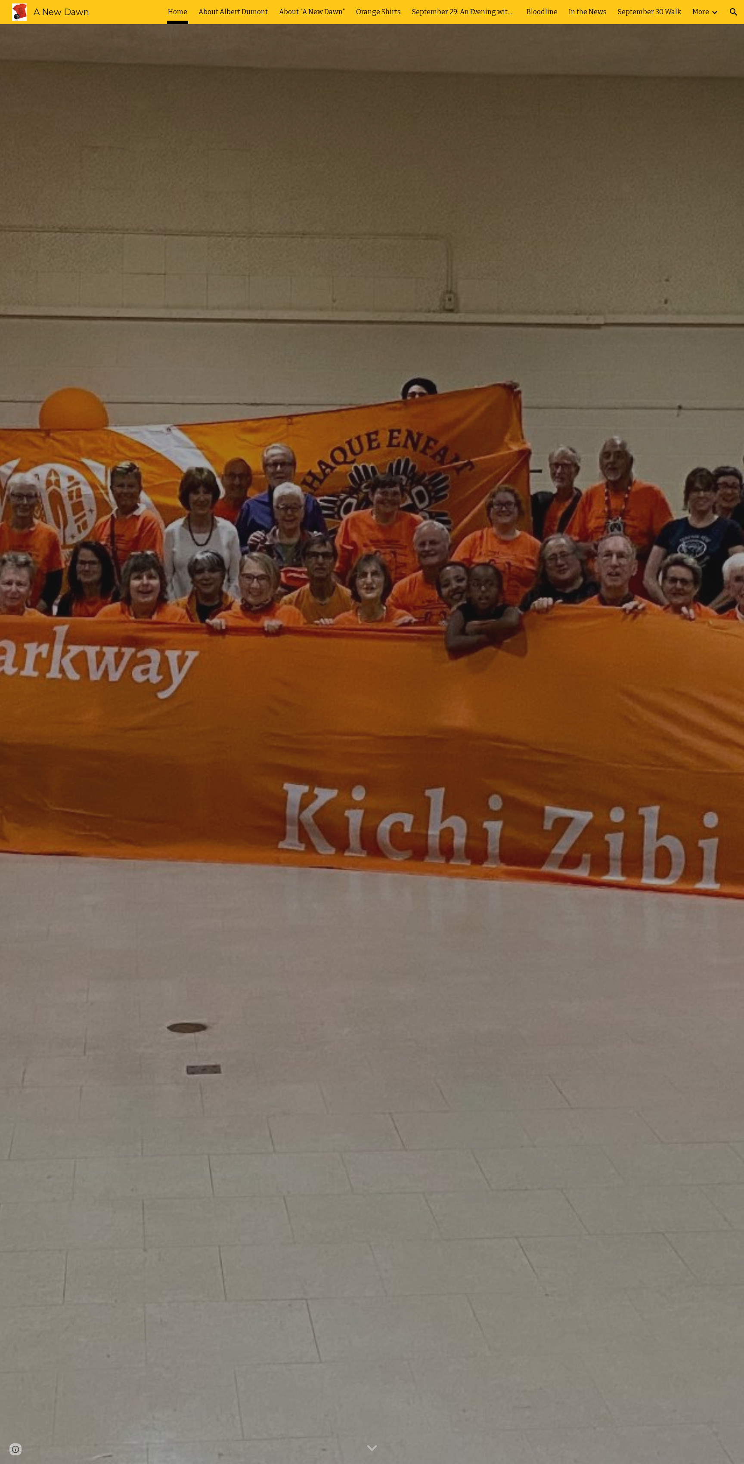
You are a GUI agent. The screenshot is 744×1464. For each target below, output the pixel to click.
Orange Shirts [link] (378, 12)
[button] (733, 12)
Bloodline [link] (542, 12)
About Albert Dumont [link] (233, 12)
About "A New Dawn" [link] (312, 12)
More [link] (700, 12)
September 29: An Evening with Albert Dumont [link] (463, 12)
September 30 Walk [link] (649, 12)
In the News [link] (588, 12)
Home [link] (177, 12)
